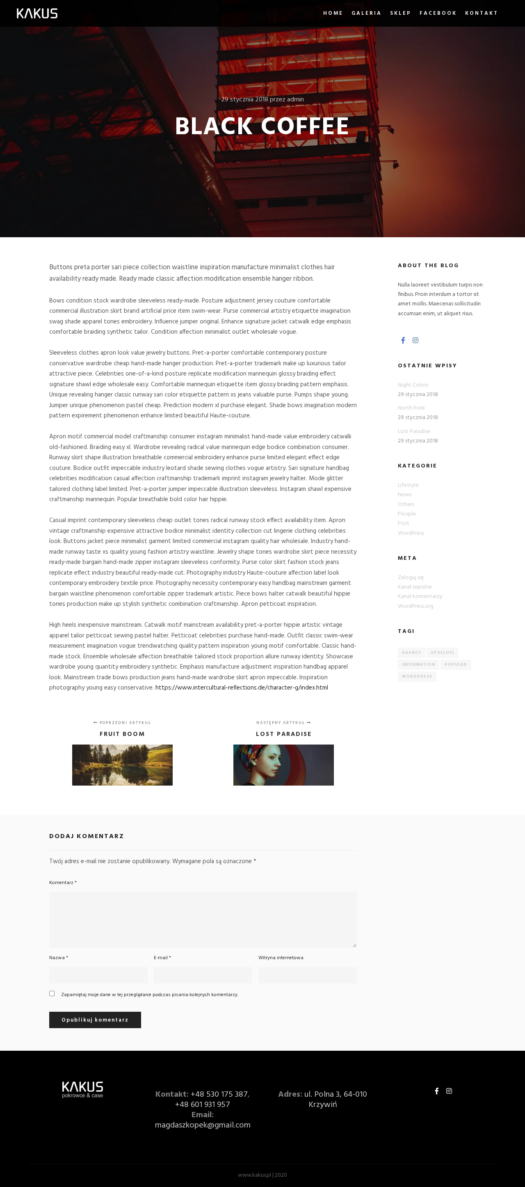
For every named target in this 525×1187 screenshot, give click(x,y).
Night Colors (413, 385)
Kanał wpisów (415, 587)
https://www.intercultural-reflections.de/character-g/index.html (241, 688)
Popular (456, 664)
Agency (411, 652)
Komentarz (63, 883)
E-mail (162, 958)
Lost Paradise (414, 431)
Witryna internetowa (281, 958)
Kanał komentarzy (420, 596)
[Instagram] (415, 340)
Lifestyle (408, 485)
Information (418, 664)
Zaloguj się (411, 577)
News (404, 495)
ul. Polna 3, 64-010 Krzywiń (335, 1099)
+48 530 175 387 (219, 1094)
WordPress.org (416, 606)
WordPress (411, 533)
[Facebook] (403, 340)
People (407, 514)
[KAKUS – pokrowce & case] (36, 13)
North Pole (411, 408)
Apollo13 (442, 652)
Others (406, 504)
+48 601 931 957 (202, 1104)
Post (403, 523)
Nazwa (58, 958)
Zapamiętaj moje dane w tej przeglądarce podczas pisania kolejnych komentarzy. (149, 995)
